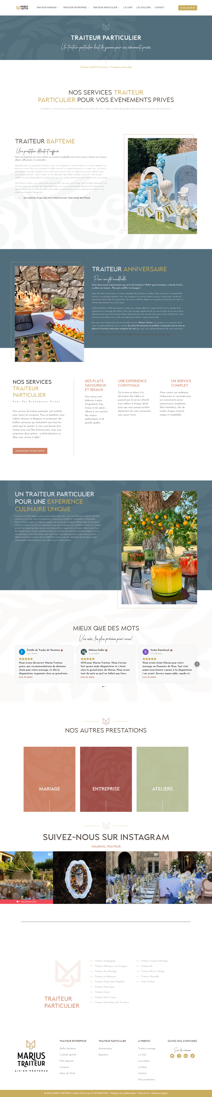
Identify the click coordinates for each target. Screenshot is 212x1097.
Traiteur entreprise (75, 8)
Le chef (128, 8)
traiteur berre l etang (152, 971)
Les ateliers (143, 8)
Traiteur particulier (105, 8)
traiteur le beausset (105, 976)
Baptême (103, 1055)
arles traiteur (148, 982)
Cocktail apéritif (68, 1055)
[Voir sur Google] (22, 652)
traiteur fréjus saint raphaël (109, 982)
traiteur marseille (150, 976)
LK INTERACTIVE (99, 1093)
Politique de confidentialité (123, 1093)
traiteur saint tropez (105, 997)
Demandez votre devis (30, 451)
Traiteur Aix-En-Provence (94, 67)
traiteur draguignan (105, 961)
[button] (14, 663)
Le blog (142, 1067)
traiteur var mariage (106, 971)
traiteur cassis (102, 992)
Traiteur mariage (46, 8)
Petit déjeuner (67, 1061)
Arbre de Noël (67, 1073)
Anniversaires (105, 1048)
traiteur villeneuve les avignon (111, 966)
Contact (159, 8)
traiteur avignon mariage (154, 961)
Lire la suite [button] (25, 677)
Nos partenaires (146, 1079)
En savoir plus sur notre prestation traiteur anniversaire (133, 335)
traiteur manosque (104, 987)
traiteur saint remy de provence (112, 1002)
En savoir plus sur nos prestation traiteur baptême (57, 198)
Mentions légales (160, 1093)
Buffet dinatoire (68, 1048)
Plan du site (143, 1093)
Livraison (64, 1067)
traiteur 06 (146, 966)
